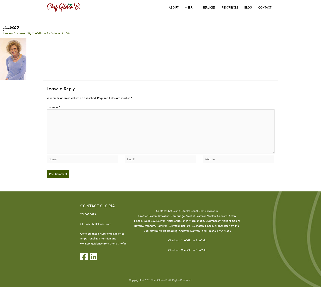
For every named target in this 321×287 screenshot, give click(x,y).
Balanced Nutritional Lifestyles (105, 233)
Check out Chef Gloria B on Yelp (187, 240)
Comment (53, 107)
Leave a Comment (14, 33)
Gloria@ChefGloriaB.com (95, 224)
